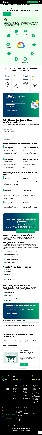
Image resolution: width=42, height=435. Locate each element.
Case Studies (26, 411)
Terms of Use (28, 430)
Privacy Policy (22, 430)
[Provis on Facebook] (3, 426)
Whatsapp (9, 106)
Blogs (25, 410)
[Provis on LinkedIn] (12, 426)
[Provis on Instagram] (9, 426)
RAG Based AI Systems (17, 391)
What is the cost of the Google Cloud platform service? (20, 341)
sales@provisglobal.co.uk (8, 420)
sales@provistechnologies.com (14, 101)
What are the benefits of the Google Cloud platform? (19, 325)
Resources (26, 413)
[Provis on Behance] (17, 426)
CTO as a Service (26, 399)
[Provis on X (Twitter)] (6, 426)
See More (17, 155)
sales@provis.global (7, 418)
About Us (34, 410)
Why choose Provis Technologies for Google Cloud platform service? (18, 335)
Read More (24, 364)
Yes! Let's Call (7, 14)
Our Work (34, 413)
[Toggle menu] (40, 2)
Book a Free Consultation (25, 231)
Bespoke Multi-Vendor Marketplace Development (36, 389)
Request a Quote (11, 110)
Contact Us (35, 415)
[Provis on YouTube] (15, 426)
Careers (34, 411)
